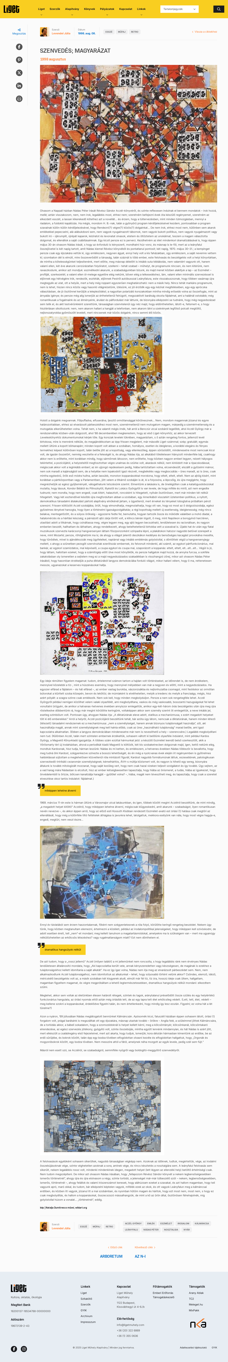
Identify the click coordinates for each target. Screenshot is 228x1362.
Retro (134, 31)
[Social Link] (14, 1349)
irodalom (183, 1223)
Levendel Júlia (61, 33)
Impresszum (88, 1322)
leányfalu (131, 1229)
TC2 (191, 1298)
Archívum (86, 1316)
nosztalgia (171, 1229)
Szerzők (86, 1304)
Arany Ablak (196, 1292)
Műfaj (121, 31)
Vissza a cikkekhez (206, 31)
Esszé (108, 31)
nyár (187, 1229)
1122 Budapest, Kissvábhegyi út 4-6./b (131, 1304)
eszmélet (166, 1223)
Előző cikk (116, 1247)
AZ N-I (140, 1256)
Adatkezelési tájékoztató (193, 1347)
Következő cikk (144, 1247)
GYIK (84, 1310)
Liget (84, 1292)
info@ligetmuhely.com (130, 1324)
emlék (151, 1223)
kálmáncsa (202, 1223)
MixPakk (194, 1310)
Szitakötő (86, 1298)
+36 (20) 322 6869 (128, 1330)
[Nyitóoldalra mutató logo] (31, 1288)
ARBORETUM (111, 1256)
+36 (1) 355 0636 (127, 1335)
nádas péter (151, 1229)
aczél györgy (133, 1223)
